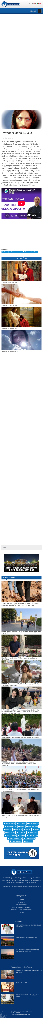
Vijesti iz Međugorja (16, 838)
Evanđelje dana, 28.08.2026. (10, 282)
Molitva (28, 829)
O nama (21, 900)
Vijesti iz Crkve (33, 835)
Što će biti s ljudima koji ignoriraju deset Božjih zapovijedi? (29, 971)
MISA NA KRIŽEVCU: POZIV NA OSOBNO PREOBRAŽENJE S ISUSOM (21, 816)
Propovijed (22, 832)
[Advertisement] (21, 38)
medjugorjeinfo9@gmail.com (22, 1014)
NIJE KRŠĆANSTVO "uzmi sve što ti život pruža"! (27, 995)
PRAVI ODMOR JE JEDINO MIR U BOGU (27, 937)
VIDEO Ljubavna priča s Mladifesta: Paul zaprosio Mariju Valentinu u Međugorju (20, 685)
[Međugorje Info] (11, 4)
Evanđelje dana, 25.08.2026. (10, 351)
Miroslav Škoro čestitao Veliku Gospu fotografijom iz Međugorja (19, 659)
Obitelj (37, 829)
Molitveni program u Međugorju (21, 907)
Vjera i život (28, 841)
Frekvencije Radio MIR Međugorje (21, 909)
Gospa (22, 826)
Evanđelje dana (17, 252)
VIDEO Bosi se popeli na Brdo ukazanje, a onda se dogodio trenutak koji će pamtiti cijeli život (20, 604)
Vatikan (22, 835)
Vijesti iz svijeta (16, 841)
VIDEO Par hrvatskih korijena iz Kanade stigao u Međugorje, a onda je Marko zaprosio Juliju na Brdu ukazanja (19, 763)
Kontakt (21, 912)
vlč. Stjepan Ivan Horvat (31, 252)
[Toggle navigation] (40, 11)
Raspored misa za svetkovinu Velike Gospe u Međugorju (20, 738)
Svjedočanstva (11, 835)
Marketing (21, 902)
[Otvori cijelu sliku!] (22, 119)
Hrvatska (8, 829)
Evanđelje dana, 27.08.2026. (10, 305)
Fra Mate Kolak (11, 826)
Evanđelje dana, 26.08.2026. (10, 328)
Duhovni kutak (10, 823)
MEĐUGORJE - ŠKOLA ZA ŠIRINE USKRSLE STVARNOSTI (28, 926)
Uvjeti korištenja (21, 904)
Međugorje (18, 829)
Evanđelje (6, 252)
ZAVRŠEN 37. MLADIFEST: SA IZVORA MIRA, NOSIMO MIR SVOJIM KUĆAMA (21, 790)
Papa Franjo (10, 832)
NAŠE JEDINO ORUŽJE (22, 983)
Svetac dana (33, 832)
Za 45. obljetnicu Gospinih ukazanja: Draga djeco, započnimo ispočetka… (28, 950)
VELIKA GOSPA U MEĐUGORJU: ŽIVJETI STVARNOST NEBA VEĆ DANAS (21, 633)
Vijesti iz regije (30, 838)
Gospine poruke (33, 826)
